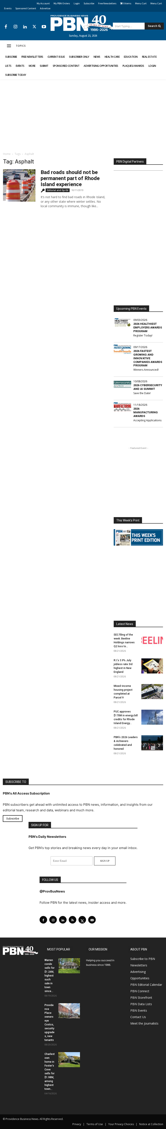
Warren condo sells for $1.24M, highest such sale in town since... (49, 976)
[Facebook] (6, 27)
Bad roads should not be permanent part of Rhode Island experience (70, 178)
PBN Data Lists (141, 1004)
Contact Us (138, 1017)
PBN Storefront (141, 997)
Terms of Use (94, 1124)
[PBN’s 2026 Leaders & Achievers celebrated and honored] (152, 742)
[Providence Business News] (83, 23)
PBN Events (138, 1010)
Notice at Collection (151, 1124)
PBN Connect (139, 991)
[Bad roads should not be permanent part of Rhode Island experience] (19, 185)
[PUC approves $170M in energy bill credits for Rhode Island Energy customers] (152, 717)
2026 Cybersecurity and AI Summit (147, 387)
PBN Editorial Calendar (146, 985)
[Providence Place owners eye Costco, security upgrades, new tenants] (69, 1010)
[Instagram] (15, 27)
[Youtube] (44, 27)
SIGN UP (104, 861)
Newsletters (138, 965)
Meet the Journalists (144, 1023)
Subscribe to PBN (142, 959)
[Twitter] (34, 27)
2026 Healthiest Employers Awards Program (147, 327)
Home (7, 154)
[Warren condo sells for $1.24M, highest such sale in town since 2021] (69, 965)
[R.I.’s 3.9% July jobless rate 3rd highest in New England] (152, 665)
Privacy (76, 1124)
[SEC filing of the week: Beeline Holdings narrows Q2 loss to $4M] (152, 640)
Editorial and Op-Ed (57, 190)
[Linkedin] (25, 27)
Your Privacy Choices (121, 1124)
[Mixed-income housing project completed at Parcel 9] (152, 691)
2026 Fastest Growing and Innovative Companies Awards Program (147, 358)
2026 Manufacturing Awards (145, 412)
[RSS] (72, 920)
